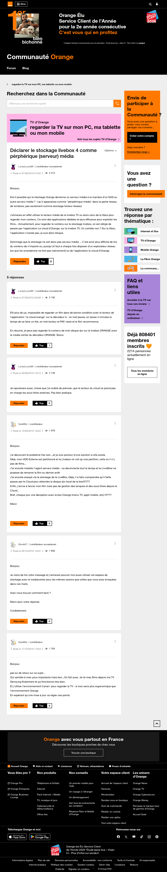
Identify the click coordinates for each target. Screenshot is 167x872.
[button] (115, 165)
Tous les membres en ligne (142, 372)
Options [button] (109, 150)
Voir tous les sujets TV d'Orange (96, 139)
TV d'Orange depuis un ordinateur (134, 314)
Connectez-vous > (138, 151)
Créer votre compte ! (142, 137)
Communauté (40, 56)
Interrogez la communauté (146, 193)
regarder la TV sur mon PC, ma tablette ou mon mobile (42, 84)
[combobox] (60, 103)
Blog (25, 68)
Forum (11, 68)
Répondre (20, 261)
